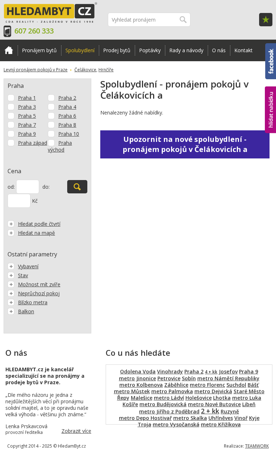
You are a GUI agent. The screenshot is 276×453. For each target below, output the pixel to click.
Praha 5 (27, 115)
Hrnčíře (106, 70)
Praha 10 (68, 133)
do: (46, 186)
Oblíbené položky (265, 19)
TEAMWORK (257, 446)
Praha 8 (67, 124)
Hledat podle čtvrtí (39, 223)
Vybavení (28, 266)
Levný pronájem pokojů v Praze (36, 70)
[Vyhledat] (77, 186)
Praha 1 (27, 97)
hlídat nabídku (270, 96)
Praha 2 (67, 97)
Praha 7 (27, 124)
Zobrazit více (76, 430)
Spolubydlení (80, 50)
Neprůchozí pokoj (39, 293)
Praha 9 (27, 133)
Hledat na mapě (36, 232)
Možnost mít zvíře (39, 284)
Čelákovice (85, 70)
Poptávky (150, 50)
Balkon (26, 311)
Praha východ (60, 146)
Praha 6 (67, 115)
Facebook (270, 46)
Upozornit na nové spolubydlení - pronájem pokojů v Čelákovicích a (185, 144)
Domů (9, 50)
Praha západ (32, 142)
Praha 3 (27, 106)
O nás (219, 50)
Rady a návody (186, 50)
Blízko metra (32, 302)
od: (11, 186)
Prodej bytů (116, 50)
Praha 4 (67, 106)
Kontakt (243, 50)
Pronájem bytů (39, 50)
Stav (23, 275)
